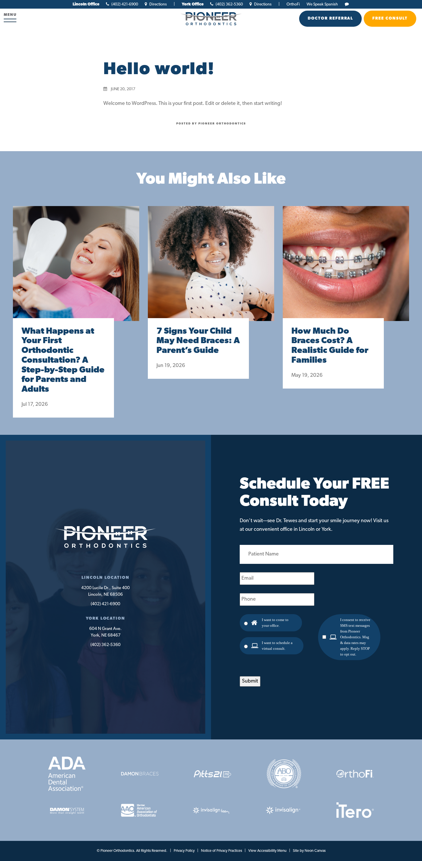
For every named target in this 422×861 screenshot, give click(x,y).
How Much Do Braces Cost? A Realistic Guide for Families (329, 346)
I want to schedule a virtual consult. (277, 646)
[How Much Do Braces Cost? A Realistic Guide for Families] (346, 269)
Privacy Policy (184, 851)
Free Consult (390, 18)
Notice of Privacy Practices (221, 851)
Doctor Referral (330, 18)
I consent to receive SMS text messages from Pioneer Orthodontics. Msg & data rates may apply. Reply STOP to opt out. (355, 637)
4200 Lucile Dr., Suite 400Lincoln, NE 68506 (105, 591)
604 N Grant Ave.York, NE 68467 (105, 632)
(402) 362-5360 (229, 4)
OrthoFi (293, 4)
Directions (157, 4)
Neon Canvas (315, 851)
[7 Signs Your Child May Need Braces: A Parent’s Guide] (211, 269)
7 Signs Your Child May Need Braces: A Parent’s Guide (198, 341)
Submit (250, 681)
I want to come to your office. (275, 623)
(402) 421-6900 (124, 4)
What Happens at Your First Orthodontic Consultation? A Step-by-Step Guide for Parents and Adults (63, 360)
